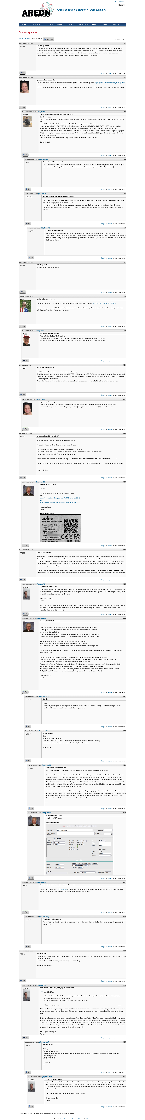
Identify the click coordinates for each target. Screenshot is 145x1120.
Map (69, 24)
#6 (125, 228)
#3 (125, 112)
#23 (124, 951)
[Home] (37, 18)
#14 (124, 550)
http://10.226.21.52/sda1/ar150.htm (104, 303)
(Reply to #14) (41, 584)
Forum (59, 24)
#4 (125, 159)
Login (114, 1)
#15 (124, 584)
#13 (124, 482)
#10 (124, 365)
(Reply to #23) (41, 985)
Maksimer (88, 1118)
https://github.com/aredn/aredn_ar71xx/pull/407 (110, 83)
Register (121, 1)
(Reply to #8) (40, 331)
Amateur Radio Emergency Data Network (81, 9)
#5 (125, 194)
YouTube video (61, 889)
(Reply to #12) (40, 482)
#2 (125, 77)
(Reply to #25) (47, 1077)
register (27, 38)
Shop (105, 24)
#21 (124, 882)
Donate (116, 24)
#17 (124, 696)
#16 (124, 618)
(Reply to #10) (40, 399)
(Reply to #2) (40, 112)
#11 (124, 399)
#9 (125, 331)
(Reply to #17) (43, 731)
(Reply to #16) (44, 696)
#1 (125, 43)
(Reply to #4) (42, 194)
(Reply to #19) (46, 813)
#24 (124, 985)
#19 (124, 765)
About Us (80, 24)
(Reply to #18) (46, 765)
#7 (125, 262)
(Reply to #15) (41, 618)
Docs (47, 24)
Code (92, 24)
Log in (21, 38)
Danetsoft (62, 1118)
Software (35, 24)
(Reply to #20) (41, 882)
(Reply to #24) (44, 1042)
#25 (124, 1042)
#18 (124, 731)
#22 (124, 917)
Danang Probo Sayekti (74, 1118)
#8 (125, 296)
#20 (124, 813)
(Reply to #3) (43, 159)
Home (24, 24)
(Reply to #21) (44, 917)
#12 (124, 433)
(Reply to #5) (45, 228)
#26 (124, 1077)
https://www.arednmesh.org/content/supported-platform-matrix (60, 502)
